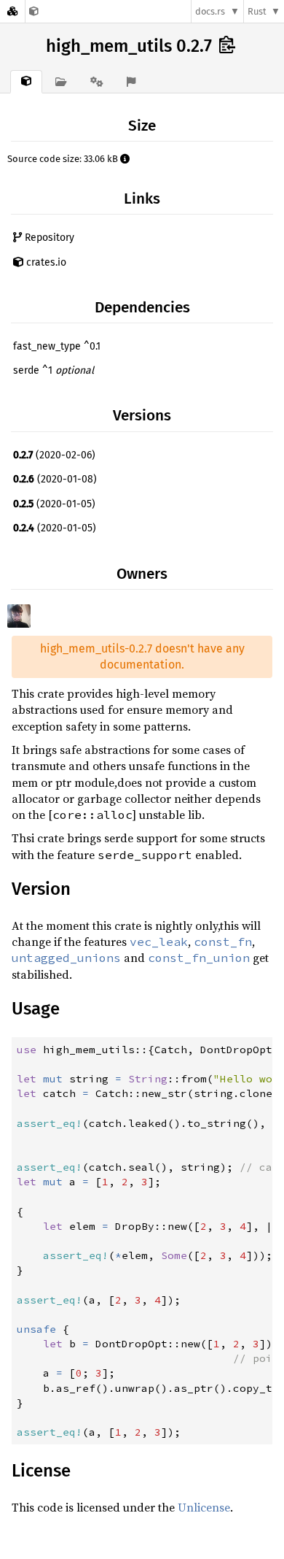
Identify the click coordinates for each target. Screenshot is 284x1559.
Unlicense (204, 1507)
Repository (48, 237)
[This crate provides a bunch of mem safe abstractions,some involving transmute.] (33, 11)
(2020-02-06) (54, 455)
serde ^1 (53, 370)
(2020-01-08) (55, 479)
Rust (257, 11)
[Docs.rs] (12, 11)
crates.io (44, 262)
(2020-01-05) (54, 504)
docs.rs (210, 11)
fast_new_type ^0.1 (56, 346)
